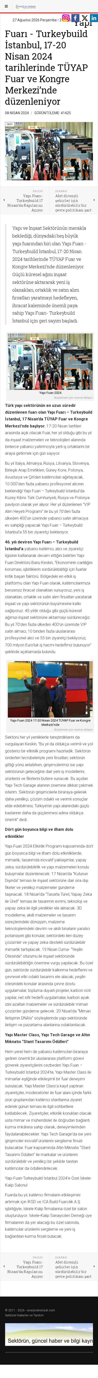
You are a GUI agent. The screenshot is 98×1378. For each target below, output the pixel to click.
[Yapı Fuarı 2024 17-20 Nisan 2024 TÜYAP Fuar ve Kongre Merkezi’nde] (50, 689)
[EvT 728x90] (49, 1334)
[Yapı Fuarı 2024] (50, 361)
